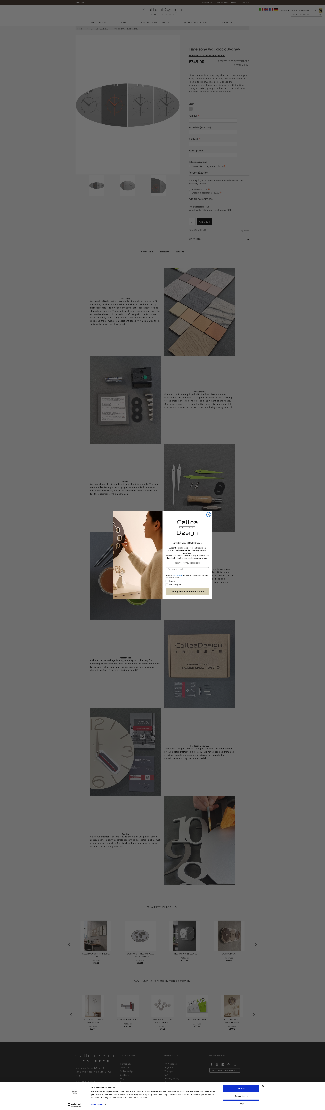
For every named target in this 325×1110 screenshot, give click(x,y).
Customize (240, 1096)
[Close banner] (263, 1086)
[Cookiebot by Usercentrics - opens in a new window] (74, 1105)
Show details (97, 1104)
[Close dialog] (208, 514)
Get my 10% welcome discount (187, 591)
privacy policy (177, 575)
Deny (241, 1104)
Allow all (241, 1088)
